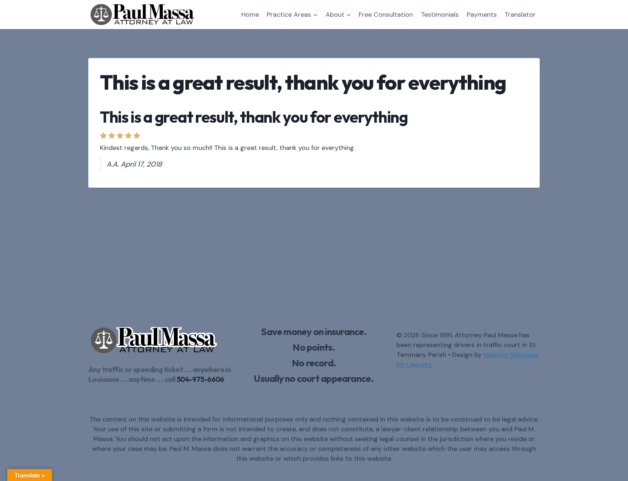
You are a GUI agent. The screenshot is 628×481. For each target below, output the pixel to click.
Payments (482, 14)
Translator (520, 14)
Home (250, 14)
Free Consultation (386, 14)
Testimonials (440, 14)
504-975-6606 (200, 379)
